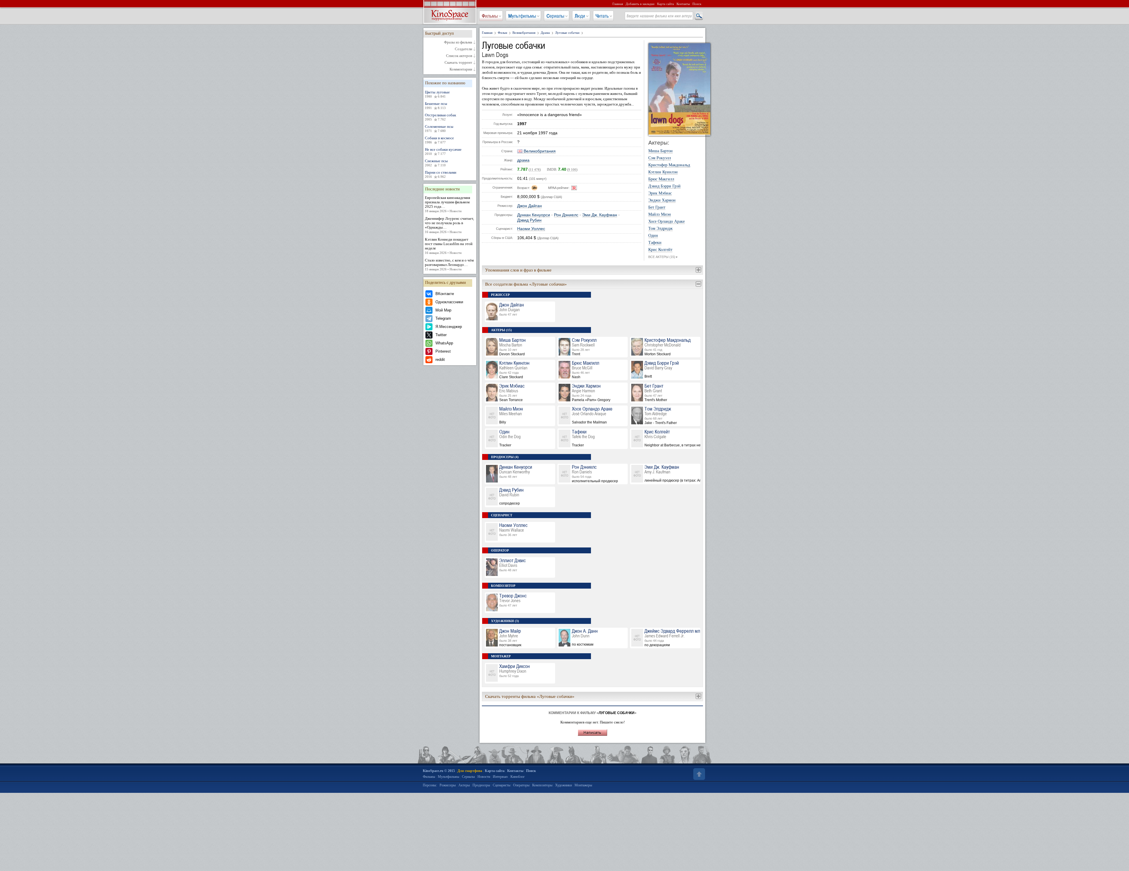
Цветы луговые (437, 94)
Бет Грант (656, 207)
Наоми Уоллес (531, 229)
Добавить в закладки (640, 4)
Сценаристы (501, 785)
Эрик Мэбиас (660, 193)
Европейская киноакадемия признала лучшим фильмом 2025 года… (447, 204)
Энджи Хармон (662, 200)
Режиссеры (448, 785)
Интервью (500, 777)
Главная (617, 4)
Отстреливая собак (440, 117)
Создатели (463, 49)
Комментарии (461, 69)
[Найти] (698, 16)
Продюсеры (481, 785)
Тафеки (655, 243)
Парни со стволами (440, 174)
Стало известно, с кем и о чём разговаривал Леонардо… (449, 264)
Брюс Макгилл (661, 179)
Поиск (696, 4)
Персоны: (430, 785)
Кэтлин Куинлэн (663, 172)
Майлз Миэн (659, 214)
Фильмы (490, 16)
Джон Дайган (529, 206)
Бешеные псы (436, 105)
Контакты (683, 4)
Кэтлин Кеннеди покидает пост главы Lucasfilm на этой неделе (448, 245)
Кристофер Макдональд (669, 165)
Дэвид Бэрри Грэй (664, 186)
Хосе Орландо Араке (666, 222)
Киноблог (517, 777)
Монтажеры (583, 785)
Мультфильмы (522, 16)
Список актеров (459, 56)
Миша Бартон (660, 151)
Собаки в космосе (439, 140)
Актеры (464, 785)
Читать (602, 16)
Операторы (521, 785)
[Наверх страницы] (698, 774)
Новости (483, 777)
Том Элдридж (660, 229)
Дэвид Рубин (529, 220)
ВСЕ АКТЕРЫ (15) (663, 257)
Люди (580, 16)
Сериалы (555, 16)
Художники (563, 785)
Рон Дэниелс (566, 215)
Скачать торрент (458, 63)
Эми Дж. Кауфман (599, 215)
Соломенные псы (439, 128)
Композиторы (542, 785)
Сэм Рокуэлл (659, 158)
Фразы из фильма (458, 42)
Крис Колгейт (660, 250)
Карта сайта (665, 4)
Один (653, 236)
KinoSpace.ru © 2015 (439, 771)
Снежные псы (436, 163)
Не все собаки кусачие (443, 151)
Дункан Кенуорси (533, 215)
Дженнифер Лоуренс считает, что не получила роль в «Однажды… (449, 225)
